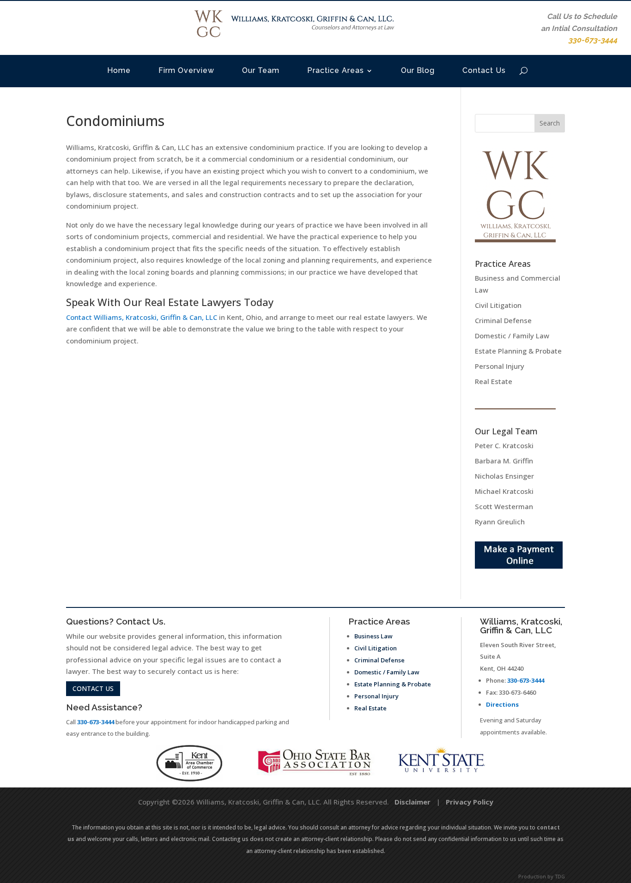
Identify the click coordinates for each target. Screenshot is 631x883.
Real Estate (493, 381)
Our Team (260, 70)
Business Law (373, 636)
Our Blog (418, 70)
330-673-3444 (95, 722)
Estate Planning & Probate (518, 350)
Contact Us (484, 70)
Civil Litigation (498, 305)
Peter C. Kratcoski (504, 445)
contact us (93, 688)
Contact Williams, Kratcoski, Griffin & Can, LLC (141, 317)
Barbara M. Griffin (504, 460)
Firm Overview (186, 70)
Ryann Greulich (500, 521)
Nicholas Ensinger (504, 476)
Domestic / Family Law (512, 335)
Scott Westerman (504, 506)
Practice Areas (335, 70)
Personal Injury (499, 366)
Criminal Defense (503, 320)
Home (119, 70)
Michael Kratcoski (504, 491)
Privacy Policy (469, 801)
